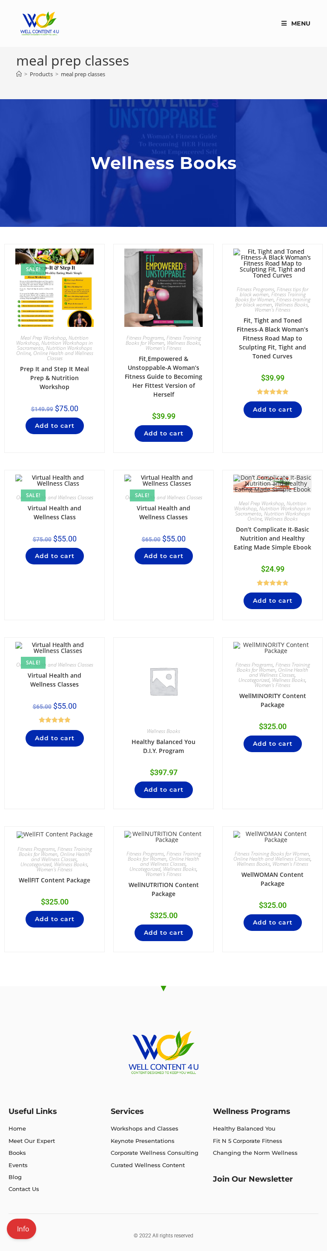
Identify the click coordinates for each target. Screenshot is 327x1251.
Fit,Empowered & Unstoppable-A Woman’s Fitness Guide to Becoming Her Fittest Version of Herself (163, 376)
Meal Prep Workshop (43, 337)
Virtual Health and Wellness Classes (163, 512)
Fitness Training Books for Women (163, 340)
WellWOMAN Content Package (272, 878)
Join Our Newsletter (253, 1179)
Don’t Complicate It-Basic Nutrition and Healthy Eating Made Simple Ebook (272, 538)
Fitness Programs (145, 337)
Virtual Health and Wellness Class (54, 512)
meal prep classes (83, 74)
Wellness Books (183, 342)
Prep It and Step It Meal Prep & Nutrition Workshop (54, 378)
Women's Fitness (163, 348)
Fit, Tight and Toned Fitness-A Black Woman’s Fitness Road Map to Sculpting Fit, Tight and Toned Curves (272, 338)
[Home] (19, 74)
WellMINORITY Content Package (272, 700)
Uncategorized (254, 680)
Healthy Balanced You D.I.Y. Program (163, 746)
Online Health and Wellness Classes (63, 355)
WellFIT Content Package (54, 880)
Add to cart (55, 425)
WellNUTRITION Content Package (164, 889)
